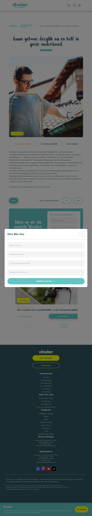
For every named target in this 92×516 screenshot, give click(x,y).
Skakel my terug (43, 281)
